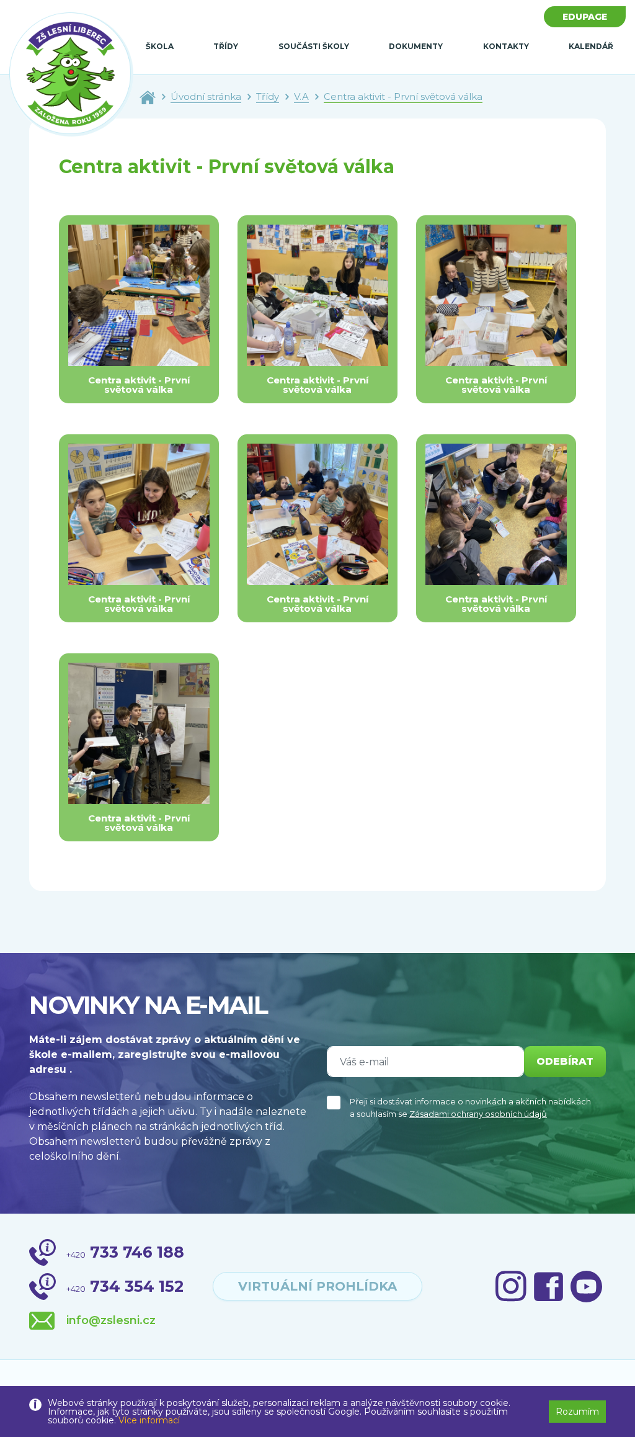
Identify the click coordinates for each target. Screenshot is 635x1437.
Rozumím (577, 1411)
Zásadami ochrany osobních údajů (478, 1114)
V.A (301, 96)
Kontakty (506, 46)
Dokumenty (416, 46)
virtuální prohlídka (317, 1286)
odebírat (564, 1061)
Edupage (584, 16)
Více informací (149, 1420)
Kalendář (591, 46)
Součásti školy (313, 46)
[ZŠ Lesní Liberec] (71, 75)
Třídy (225, 46)
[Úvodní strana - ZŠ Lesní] (148, 96)
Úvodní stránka (206, 96)
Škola (160, 46)
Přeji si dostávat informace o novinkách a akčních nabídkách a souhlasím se (470, 1107)
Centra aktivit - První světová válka (403, 96)
